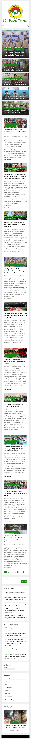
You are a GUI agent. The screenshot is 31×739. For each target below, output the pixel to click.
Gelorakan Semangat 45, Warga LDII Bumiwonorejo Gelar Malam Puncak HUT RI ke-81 (15, 315)
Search (6, 579)
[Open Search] (28, 26)
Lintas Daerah (13, 65)
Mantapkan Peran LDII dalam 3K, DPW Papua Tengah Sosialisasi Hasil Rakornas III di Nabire (15, 656)
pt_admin (7, 136)
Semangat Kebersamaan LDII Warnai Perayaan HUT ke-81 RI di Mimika (14, 362)
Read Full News (7, 159)
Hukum (6, 684)
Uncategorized (8, 696)
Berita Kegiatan (8, 47)
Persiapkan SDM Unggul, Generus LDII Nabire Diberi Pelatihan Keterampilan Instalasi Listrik (15, 113)
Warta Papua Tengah (18, 47)
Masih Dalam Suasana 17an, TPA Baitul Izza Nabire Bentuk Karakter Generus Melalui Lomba (15, 132)
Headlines (6, 65)
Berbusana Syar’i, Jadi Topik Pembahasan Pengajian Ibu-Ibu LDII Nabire (15, 493)
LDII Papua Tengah (15, 20)
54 (18, 572)
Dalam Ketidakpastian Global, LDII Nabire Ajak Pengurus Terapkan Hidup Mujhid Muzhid (15, 449)
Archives (6, 667)
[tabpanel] (15, 720)
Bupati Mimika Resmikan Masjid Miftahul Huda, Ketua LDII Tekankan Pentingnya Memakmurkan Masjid (15, 176)
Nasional (22, 168)
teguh (12, 730)
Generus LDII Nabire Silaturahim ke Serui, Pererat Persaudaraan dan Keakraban (15, 224)
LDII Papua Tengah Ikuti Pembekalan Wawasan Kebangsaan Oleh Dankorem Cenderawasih (15, 271)
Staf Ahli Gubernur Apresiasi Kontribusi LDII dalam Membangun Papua (15, 84)
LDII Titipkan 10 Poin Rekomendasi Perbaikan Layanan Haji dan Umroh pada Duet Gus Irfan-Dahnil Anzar (15, 98)
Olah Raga (7, 693)
